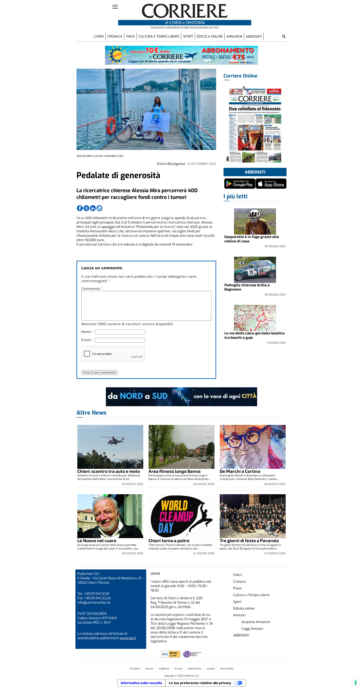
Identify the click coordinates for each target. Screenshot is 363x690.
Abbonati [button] (255, 172)
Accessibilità (226, 668)
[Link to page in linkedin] (93, 208)
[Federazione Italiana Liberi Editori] (192, 656)
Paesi (130, 36)
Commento (92, 289)
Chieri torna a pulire (169, 540)
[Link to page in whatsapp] (99, 208)
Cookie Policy (194, 668)
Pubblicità (164, 668)
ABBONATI (254, 36)
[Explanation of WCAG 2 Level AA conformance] (171, 656)
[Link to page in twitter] (86, 208)
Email (87, 340)
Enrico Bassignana (171, 164)
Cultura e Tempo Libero (158, 36)
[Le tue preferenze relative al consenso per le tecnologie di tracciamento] (356, 683)
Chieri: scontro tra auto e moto (108, 471)
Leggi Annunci (252, 628)
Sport (188, 36)
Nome (87, 332)
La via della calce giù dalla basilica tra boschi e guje (254, 335)
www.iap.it (128, 638)
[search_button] (284, 36)
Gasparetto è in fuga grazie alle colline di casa (251, 238)
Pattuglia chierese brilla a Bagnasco (247, 287)
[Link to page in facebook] (80, 208)
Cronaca (114, 36)
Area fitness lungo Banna (175, 471)
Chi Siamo (135, 668)
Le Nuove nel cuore (96, 540)
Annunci (233, 36)
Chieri (99, 36)
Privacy (178, 668)
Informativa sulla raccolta (141, 683)
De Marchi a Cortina (240, 471)
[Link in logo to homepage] (185, 16)
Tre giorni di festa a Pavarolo (249, 540)
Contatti (211, 668)
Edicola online (210, 36)
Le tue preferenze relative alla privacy (200, 683)
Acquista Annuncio (256, 622)
